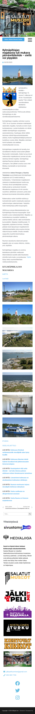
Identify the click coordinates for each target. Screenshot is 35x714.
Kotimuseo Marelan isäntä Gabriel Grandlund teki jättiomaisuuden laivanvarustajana (15, 461)
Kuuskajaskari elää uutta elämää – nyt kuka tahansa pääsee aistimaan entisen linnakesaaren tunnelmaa (17, 471)
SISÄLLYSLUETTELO (9, 445)
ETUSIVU (5, 441)
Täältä (29, 257)
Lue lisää (5, 279)
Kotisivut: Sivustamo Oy (26, 710)
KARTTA (5, 274)
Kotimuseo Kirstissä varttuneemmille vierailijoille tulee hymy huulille (15, 452)
